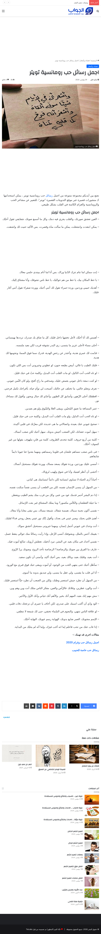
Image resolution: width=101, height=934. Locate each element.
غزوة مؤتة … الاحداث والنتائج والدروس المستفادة (63, 819)
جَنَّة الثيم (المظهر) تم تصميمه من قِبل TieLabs (43, 929)
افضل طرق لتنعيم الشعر (73, 866)
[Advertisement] (50, 36)
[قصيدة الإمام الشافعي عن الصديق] (50, 756)
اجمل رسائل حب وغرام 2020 (82, 642)
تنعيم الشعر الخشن (75, 831)
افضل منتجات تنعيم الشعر (72, 878)
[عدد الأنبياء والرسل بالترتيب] (92, 893)
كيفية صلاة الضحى (75, 901)
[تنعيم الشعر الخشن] (92, 835)
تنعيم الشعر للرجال (75, 843)
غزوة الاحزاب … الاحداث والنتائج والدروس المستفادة (62, 808)
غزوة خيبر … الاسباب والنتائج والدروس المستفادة (63, 796)
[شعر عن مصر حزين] (17, 753)
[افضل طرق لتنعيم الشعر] (92, 870)
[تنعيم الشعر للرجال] (92, 846)
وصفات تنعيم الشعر (81, 3)
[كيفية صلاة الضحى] (92, 905)
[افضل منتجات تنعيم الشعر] (92, 882)
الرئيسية (94, 60)
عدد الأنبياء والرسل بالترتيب (72, 890)
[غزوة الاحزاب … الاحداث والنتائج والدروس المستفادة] (92, 811)
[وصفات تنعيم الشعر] (92, 858)
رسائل (49, 195)
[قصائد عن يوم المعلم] (84, 754)
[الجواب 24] (80, 11)
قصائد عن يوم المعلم (90, 766)
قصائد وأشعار (84, 60)
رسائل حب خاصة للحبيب (85, 650)
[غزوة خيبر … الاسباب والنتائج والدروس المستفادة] (92, 800)
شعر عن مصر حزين (25, 764)
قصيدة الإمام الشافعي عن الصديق (51, 769)
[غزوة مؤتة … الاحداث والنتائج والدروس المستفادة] (92, 823)
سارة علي (93, 80)
